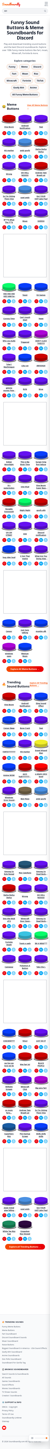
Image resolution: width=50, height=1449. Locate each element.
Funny (12, 66)
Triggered (25, 342)
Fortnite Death (9, 943)
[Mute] (32, 1438)
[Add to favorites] (4, 133)
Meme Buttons (8, 1330)
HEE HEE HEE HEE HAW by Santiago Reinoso (9, 295)
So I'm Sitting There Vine (9, 197)
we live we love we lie (9, 1064)
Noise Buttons (8, 1344)
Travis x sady (25, 943)
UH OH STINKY (9, 533)
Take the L (41, 967)
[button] (9, 118)
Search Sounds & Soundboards (15, 1374)
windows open (9, 654)
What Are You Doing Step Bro (41, 557)
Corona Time (9, 318)
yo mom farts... (9, 1111)
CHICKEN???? (9, 1041)
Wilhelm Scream (9, 1087)
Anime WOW (9, 775)
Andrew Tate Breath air (41, 173)
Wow (41, 389)
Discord (37, 66)
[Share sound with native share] (14, 133)
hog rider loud (9, 557)
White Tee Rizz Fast (9, 1232)
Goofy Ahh (18, 87)
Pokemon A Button (25, 966)
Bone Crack (25, 728)
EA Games (41, 295)
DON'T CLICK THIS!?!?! (41, 342)
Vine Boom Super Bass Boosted (41, 486)
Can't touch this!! (25, 318)
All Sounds (6, 1377)
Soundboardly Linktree (12, 1417)
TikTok (40, 80)
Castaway (9, 967)
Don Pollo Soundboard (11, 1359)
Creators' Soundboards (12, 1395)
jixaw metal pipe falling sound (9, 1209)
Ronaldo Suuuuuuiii (9, 510)
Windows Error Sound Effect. (9, 798)
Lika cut (24, 365)
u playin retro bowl (41, 775)
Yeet (41, 127)
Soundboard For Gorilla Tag (14, 1362)
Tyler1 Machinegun (9, 365)
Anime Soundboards (11, 1355)
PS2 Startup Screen (25, 1135)
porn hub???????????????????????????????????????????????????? (25, 775)
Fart (14, 73)
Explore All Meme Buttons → (25, 669)
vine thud (25, 486)
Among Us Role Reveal (9, 872)
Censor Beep (8, 728)
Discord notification (41, 533)
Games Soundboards (11, 1381)
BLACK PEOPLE (41, 1064)
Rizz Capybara (25, 873)
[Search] (45, 11)
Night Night (25, 510)
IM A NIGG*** (41, 943)
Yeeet (41, 318)
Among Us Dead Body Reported (41, 872)
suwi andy (25, 197)
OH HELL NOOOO (25, 173)
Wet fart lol (25, 1064)
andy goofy (25, 150)
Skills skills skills (41, 1135)
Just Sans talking (25, 631)
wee (25, 534)
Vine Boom (9, 127)
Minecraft (12, 80)
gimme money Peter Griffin (9, 389)
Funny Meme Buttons (11, 1326)
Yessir (25, 295)
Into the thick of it (9, 919)
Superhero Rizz (9, 1135)
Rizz (36, 73)
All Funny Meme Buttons (25, 94)
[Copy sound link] (9, 133)
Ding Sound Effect (41, 704)
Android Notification (25, 126)
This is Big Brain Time (25, 463)
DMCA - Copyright (9, 1407)
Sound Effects (8, 1385)
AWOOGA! (41, 365)
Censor (9, 631)
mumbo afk (41, 631)
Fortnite (27, 80)
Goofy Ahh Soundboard (12, 1352)
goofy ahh (41, 510)
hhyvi (25, 1041)
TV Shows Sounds (9, 1392)
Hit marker (9, 150)
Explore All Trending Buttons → (39, 684)
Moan (25, 73)
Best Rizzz (25, 799)
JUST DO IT (41, 1041)
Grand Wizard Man (41, 751)
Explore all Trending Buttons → (25, 1246)
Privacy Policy (7, 1410)
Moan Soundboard (10, 1341)
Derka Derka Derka (41, 150)
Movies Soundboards (11, 1388)
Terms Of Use (8, 1414)
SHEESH (41, 221)
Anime (33, 87)
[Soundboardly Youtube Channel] (4, 1428)
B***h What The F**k (9, 221)
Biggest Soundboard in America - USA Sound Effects (24, 1348)
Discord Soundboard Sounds (14, 1337)
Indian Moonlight (9, 463)
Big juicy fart (41, 1088)
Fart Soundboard (9, 1334)
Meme (24, 66)
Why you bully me (9, 342)
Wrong (9, 174)
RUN (25, 389)
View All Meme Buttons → (37, 106)
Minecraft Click (25, 1087)
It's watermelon (9, 486)
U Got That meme (25, 557)
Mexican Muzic (25, 654)
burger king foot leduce (41, 463)
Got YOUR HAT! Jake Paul (41, 197)
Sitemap (5, 1421)
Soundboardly (11, 4)
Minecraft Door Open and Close (25, 919)
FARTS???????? (9, 751)
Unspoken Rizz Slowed (25, 1232)
